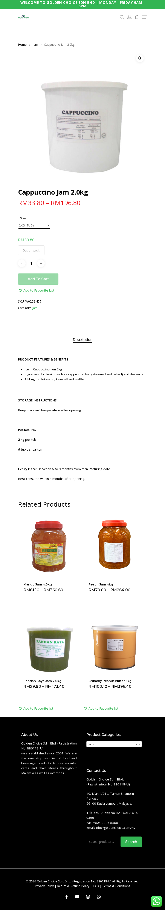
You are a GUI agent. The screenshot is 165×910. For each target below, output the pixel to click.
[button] (36, 290)
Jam (35, 44)
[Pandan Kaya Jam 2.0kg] (49, 641)
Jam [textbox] (112, 744)
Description (82, 339)
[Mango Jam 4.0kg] (49, 544)
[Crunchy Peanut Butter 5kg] (115, 641)
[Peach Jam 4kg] (115, 544)
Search (131, 842)
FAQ (96, 886)
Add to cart (38, 279)
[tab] (83, 340)
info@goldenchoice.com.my (115, 827)
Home (22, 44)
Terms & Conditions (116, 886)
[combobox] (114, 744)
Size (23, 218)
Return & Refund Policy (73, 886)
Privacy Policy (44, 886)
